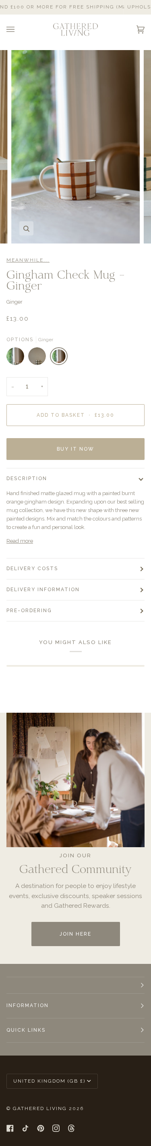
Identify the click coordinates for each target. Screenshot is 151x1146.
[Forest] (17, 358)
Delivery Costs (32, 568)
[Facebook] (10, 1128)
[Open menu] (18, 29)
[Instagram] (56, 1128)
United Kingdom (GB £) (49, 1081)
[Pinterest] (40, 1128)
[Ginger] (59, 358)
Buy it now (75, 449)
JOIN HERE (75, 934)
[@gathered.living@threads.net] (71, 1128)
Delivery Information (43, 589)
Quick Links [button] (26, 1030)
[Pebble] (39, 358)
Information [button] (27, 1005)
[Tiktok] (25, 1128)
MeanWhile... (28, 260)
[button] (75, 985)
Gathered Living (40, 1108)
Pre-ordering (29, 610)
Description (26, 478)
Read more (19, 541)
